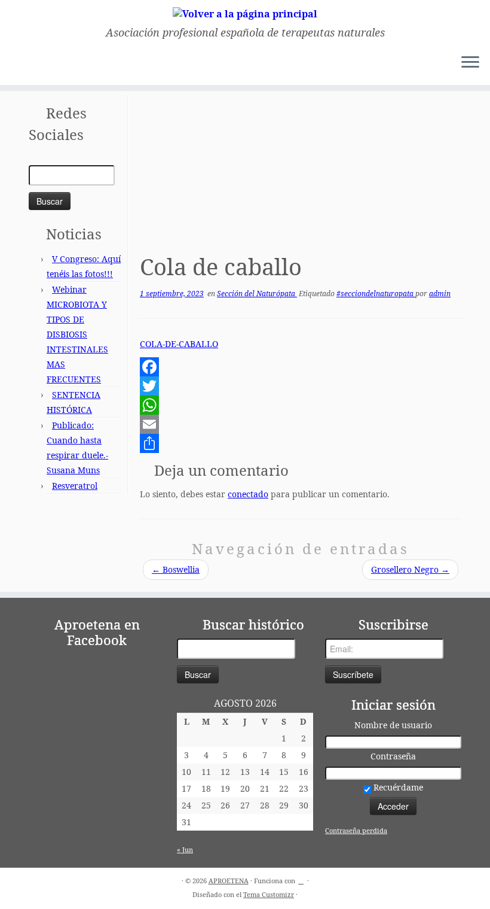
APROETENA (229, 880)
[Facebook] (300, 366)
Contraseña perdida (356, 830)
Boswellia (176, 569)
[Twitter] (300, 386)
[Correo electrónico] (22, 64)
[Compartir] (300, 443)
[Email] (300, 424)
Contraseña (393, 756)
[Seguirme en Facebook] (38, 64)
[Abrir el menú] (470, 63)
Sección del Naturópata (257, 293)
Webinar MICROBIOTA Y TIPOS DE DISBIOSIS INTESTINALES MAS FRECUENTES (77, 334)
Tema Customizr (268, 894)
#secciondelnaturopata (375, 293)
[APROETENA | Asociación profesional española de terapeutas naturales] (245, 13)
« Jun (185, 849)
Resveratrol (74, 485)
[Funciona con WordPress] (301, 878)
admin (440, 293)
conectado (248, 494)
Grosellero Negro (410, 569)
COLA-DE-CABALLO (179, 343)
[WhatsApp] (300, 405)
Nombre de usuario (393, 725)
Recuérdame (397, 787)
